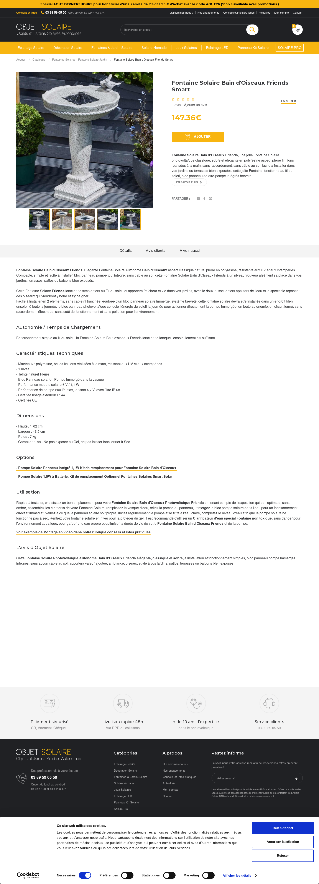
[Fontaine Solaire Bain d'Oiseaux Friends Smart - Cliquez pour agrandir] (84, 139)
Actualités (264, 12)
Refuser (283, 855)
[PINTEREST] (210, 198)
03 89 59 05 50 (55, 12)
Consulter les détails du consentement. (255, 796)
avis (176, 104)
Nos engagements (208, 12)
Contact (297, 12)
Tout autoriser (282, 828)
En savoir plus (187, 182)
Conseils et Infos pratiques (239, 12)
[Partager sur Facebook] (204, 198)
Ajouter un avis (195, 104)
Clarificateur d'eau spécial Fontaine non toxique (232, 518)
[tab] (125, 251)
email (231, 796)
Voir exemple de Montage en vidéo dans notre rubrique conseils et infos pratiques (83, 531)
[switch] (127, 875)
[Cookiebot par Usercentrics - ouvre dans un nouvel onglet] (28, 875)
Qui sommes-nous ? (181, 12)
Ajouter (202, 136)
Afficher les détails (237, 875)
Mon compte (281, 12)
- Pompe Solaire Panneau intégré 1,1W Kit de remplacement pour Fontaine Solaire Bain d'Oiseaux (96, 467)
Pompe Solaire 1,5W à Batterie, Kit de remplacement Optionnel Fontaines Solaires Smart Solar (95, 476)
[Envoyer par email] (198, 198)
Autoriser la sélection (283, 842)
